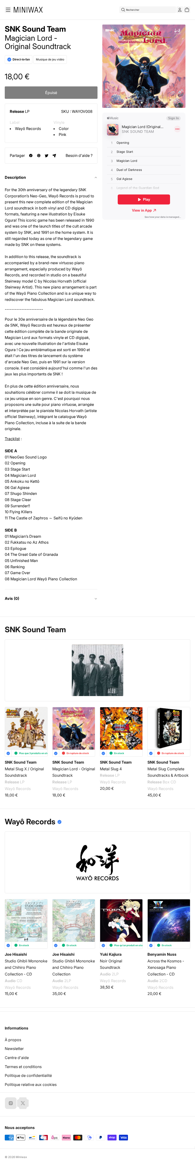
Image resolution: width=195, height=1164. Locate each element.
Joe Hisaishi (16, 954)
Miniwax (21, 1157)
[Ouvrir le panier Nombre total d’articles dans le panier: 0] (187, 9)
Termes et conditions (23, 1066)
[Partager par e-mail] (54, 156)
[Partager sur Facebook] (31, 156)
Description (15, 177)
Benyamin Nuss (161, 954)
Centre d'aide (17, 1057)
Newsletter (14, 1048)
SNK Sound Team (35, 29)
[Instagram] (11, 1103)
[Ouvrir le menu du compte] (179, 9)
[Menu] (8, 9)
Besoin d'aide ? (79, 155)
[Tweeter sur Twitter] (46, 156)
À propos (13, 1039)
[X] (23, 1103)
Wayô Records (28, 128)
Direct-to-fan (21, 59)
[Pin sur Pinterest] (39, 156)
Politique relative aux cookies (31, 1084)
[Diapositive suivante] (183, 728)
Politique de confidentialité (28, 1075)
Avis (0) (12, 598)
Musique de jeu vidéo (50, 59)
